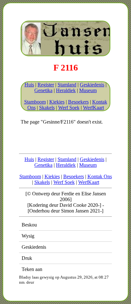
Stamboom (35, 102)
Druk (27, 258)
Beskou (29, 224)
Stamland (67, 84)
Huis (29, 84)
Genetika (43, 90)
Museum (88, 90)
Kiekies (57, 102)
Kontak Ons (99, 176)
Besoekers (78, 102)
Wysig (28, 236)
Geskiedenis (92, 84)
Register (46, 84)
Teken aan (32, 269)
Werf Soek (68, 107)
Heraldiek (66, 90)
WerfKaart (93, 107)
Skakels (47, 107)
